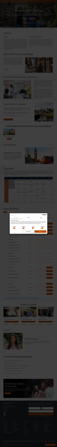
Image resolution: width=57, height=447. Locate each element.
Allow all (40, 231)
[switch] (24, 228)
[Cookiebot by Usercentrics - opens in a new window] (42, 214)
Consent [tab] (16, 217)
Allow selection (28, 231)
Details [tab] (28, 217)
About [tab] (41, 217)
